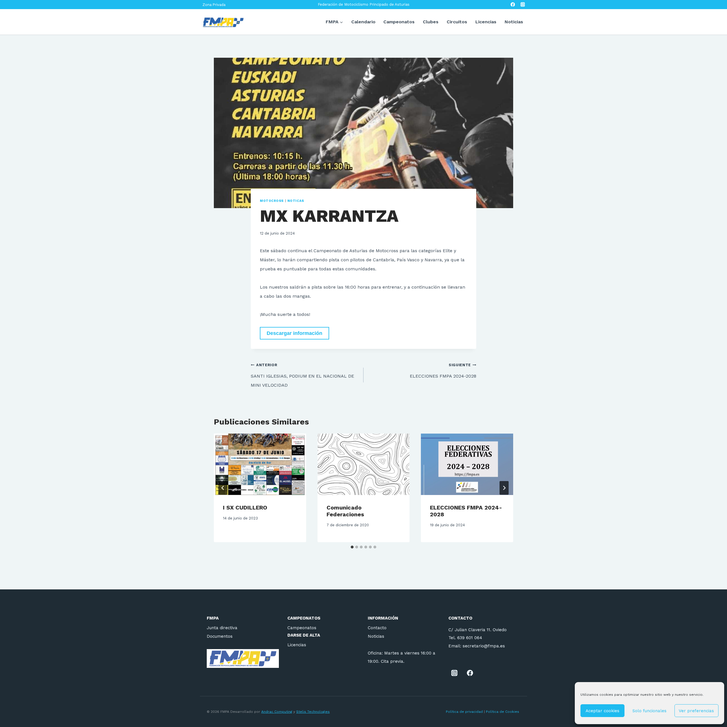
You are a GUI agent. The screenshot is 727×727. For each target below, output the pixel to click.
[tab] (352, 547)
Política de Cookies (503, 712)
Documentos (220, 636)
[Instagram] (522, 4)
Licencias (485, 21)
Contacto (377, 627)
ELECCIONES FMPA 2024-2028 (443, 371)
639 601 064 (469, 637)
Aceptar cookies (602, 710)
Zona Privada (213, 5)
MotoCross (272, 201)
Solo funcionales (649, 710)
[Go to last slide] (222, 488)
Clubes (430, 21)
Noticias (514, 21)
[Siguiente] (504, 488)
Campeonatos (399, 21)
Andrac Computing (276, 712)
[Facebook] (512, 4)
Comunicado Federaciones (345, 511)
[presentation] (260, 464)
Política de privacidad (464, 712)
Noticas (295, 201)
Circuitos (457, 21)
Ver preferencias (696, 710)
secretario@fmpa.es (484, 646)
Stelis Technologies (313, 712)
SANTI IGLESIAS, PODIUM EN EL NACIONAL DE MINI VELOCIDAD (302, 375)
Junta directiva (222, 627)
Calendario (363, 21)
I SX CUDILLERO (245, 507)
